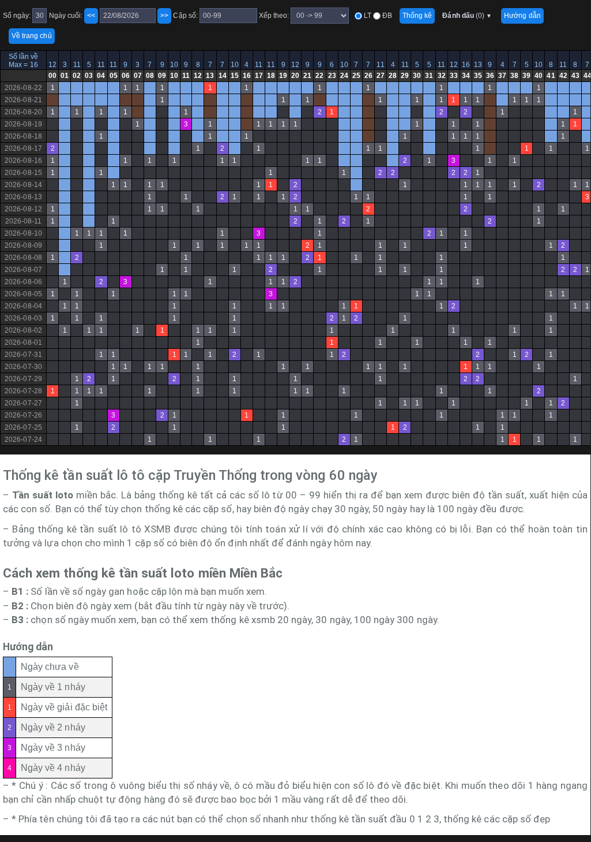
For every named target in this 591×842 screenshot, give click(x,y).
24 (344, 76)
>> (164, 16)
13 (478, 65)
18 (271, 76)
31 (429, 76)
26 (368, 76)
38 (514, 76)
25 (356, 76)
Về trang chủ (32, 36)
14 (223, 76)
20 (295, 76)
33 (454, 76)
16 (466, 65)
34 (466, 76)
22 (319, 76)
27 (381, 76)
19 (283, 76)
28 (393, 76)
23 (332, 76)
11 (77, 65)
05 (114, 76)
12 (52, 65)
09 (162, 76)
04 (101, 76)
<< (91, 16)
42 (563, 76)
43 (575, 76)
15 (235, 76)
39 (526, 76)
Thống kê (417, 16)
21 (307, 76)
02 (77, 76)
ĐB (386, 16)
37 (502, 76)
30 (417, 76)
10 (174, 65)
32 (442, 76)
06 (126, 76)
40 (538, 76)
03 (89, 76)
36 (490, 76)
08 (150, 76)
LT (366, 16)
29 (405, 76)
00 (52, 76)
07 (138, 76)
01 (65, 76)
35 (478, 76)
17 (259, 76)
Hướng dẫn (522, 16)
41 (551, 76)
